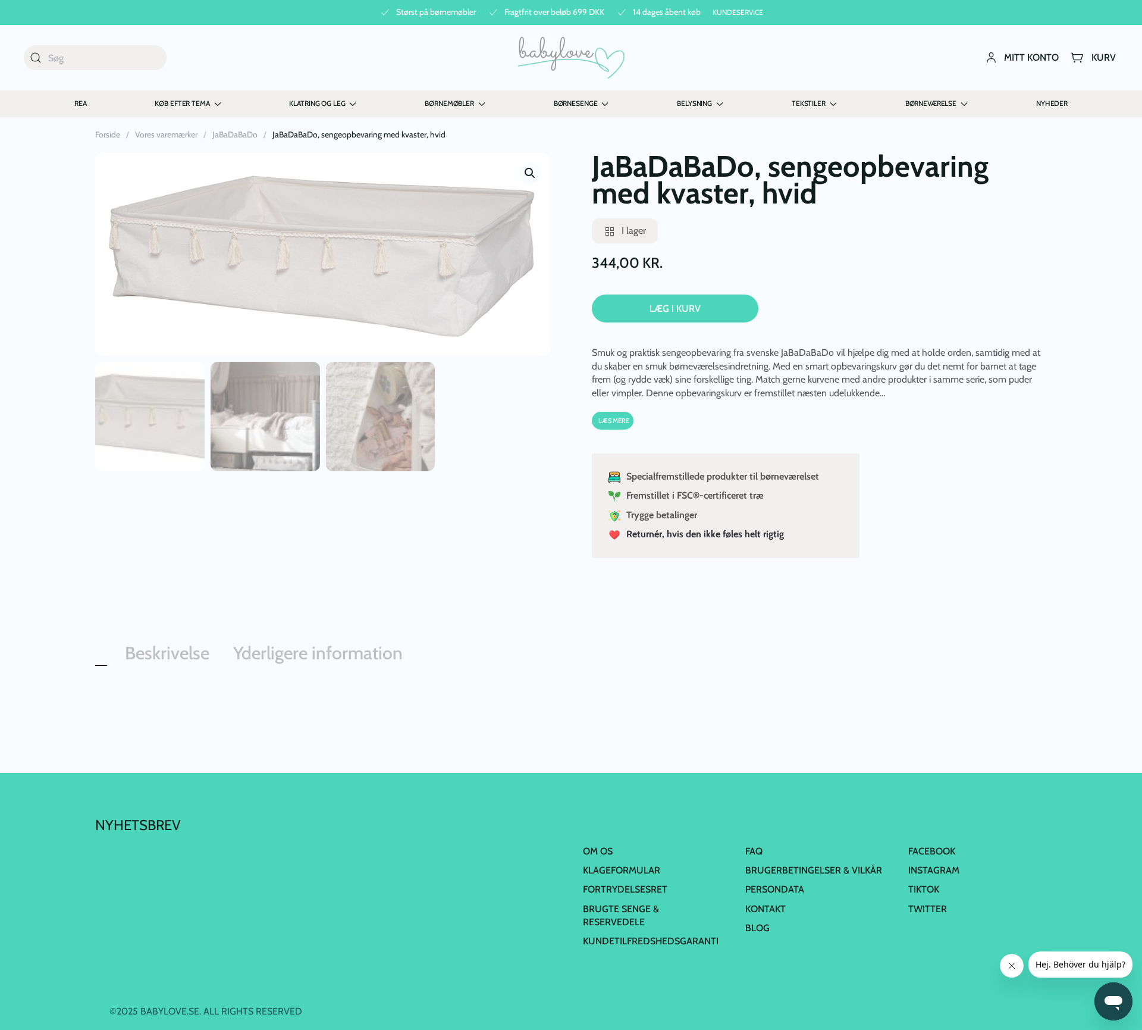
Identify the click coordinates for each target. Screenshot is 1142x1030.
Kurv (1103, 57)
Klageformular (621, 870)
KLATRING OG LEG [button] (317, 103)
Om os (598, 851)
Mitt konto (1031, 57)
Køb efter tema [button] (182, 103)
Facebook (931, 851)
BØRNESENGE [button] (576, 103)
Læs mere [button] (613, 421)
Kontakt (765, 909)
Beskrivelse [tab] (167, 653)
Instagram (933, 870)
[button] (530, 173)
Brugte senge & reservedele (621, 915)
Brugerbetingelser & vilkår (813, 870)
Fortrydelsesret (625, 889)
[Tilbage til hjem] (571, 58)
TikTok (923, 889)
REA (80, 103)
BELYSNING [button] (694, 103)
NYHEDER (1052, 103)
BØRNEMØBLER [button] (449, 103)
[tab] (101, 662)
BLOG (757, 928)
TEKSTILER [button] (809, 103)
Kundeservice (738, 12)
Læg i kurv (675, 308)
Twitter (927, 909)
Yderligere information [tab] (318, 653)
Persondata (774, 889)
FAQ (754, 851)
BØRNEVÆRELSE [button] (930, 103)
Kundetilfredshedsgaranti (651, 941)
